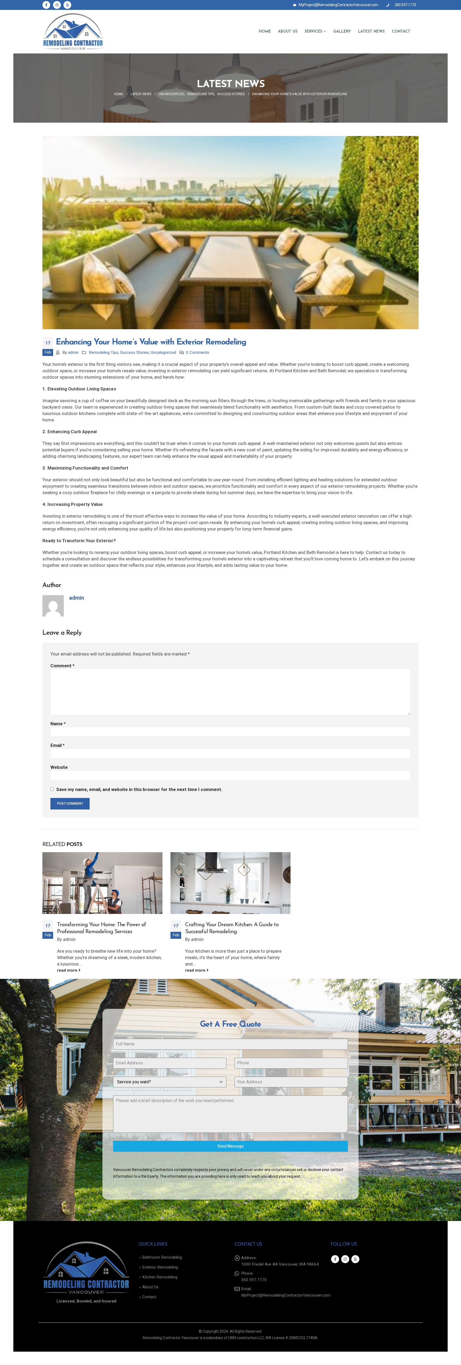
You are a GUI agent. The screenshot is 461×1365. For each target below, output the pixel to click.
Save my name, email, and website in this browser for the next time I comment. (139, 789)
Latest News (371, 32)
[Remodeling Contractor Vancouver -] (73, 32)
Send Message (230, 1146)
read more (67, 970)
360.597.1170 (405, 5)
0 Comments (197, 352)
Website (59, 767)
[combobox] (169, 1082)
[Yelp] (67, 5)
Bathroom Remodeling (162, 1257)
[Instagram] (57, 5)
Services (313, 32)
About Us (287, 32)
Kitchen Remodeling (159, 1277)
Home (265, 32)
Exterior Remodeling (160, 1267)
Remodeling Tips (103, 352)
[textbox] (164, 1082)
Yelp (355, 1259)
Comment (62, 665)
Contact (401, 32)
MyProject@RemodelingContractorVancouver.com (338, 5)
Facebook (335, 1259)
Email (57, 745)
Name (58, 723)
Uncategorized (163, 352)
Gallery (342, 32)
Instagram (345, 1259)
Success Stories (134, 352)
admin (73, 352)
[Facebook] (46, 5)
